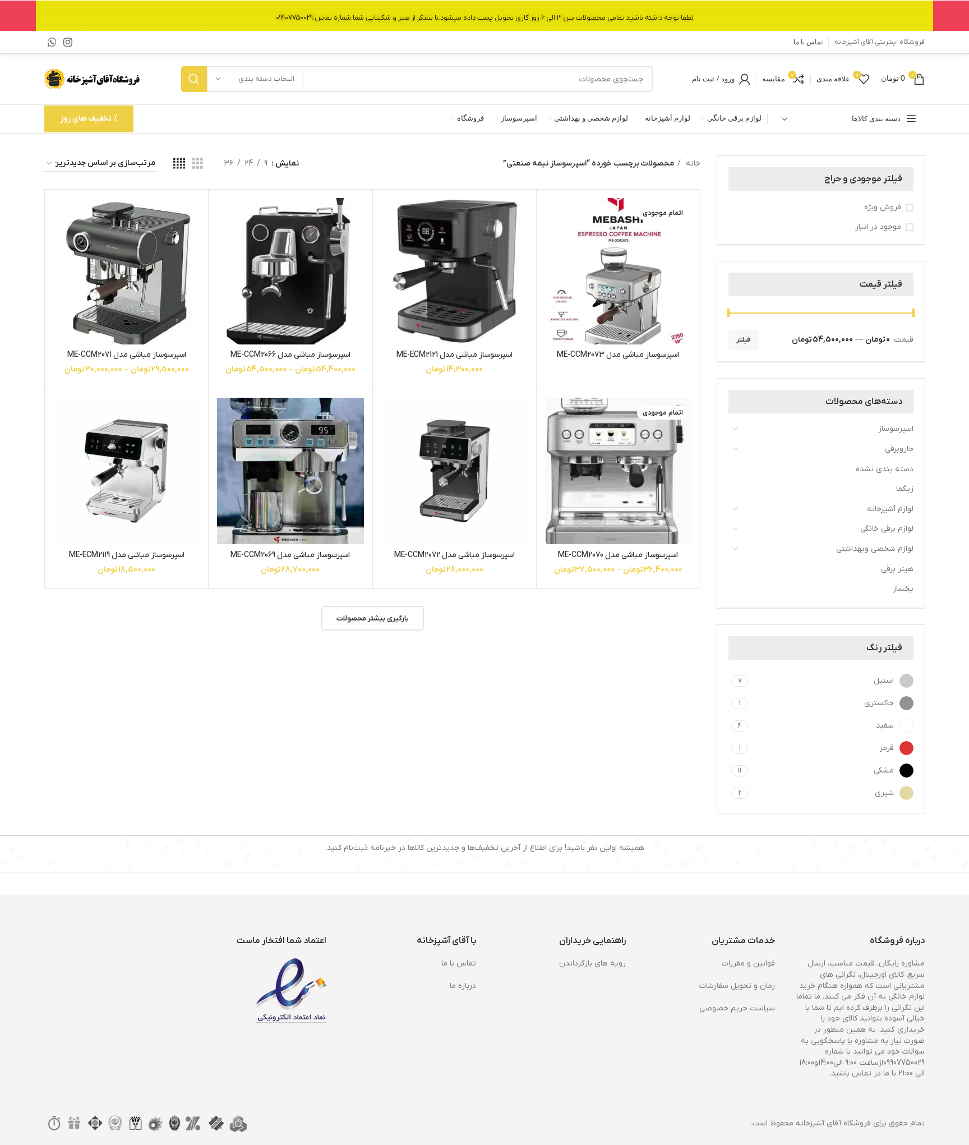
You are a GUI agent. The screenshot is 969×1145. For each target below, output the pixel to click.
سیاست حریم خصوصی (737, 1008)
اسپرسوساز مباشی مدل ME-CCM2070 (618, 555)
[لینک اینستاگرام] (68, 42)
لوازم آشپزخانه (890, 509)
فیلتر (743, 339)
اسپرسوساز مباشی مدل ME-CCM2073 (618, 355)
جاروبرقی (899, 449)
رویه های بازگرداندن (592, 963)
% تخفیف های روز (89, 118)
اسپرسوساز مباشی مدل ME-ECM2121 (454, 355)
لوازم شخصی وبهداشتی (874, 549)
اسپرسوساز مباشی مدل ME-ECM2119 (126, 555)
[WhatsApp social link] (52, 42)
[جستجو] (194, 79)
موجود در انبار (878, 227)
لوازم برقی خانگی (886, 528)
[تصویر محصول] (618, 271)
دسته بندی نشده (884, 469)
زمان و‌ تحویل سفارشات (737, 986)
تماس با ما (458, 963)
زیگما (904, 489)
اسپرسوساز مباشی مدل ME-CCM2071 (126, 355)
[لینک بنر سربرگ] (484, 15)
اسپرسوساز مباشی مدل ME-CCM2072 (454, 555)
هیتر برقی (897, 569)
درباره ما (463, 986)
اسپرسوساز (895, 429)
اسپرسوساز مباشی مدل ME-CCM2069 (290, 555)
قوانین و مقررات (748, 963)
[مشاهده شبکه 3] (197, 164)
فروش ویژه (882, 207)
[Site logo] (93, 78)
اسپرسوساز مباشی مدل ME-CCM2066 (290, 355)
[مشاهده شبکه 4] (179, 164)
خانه (692, 163)
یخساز (903, 588)
